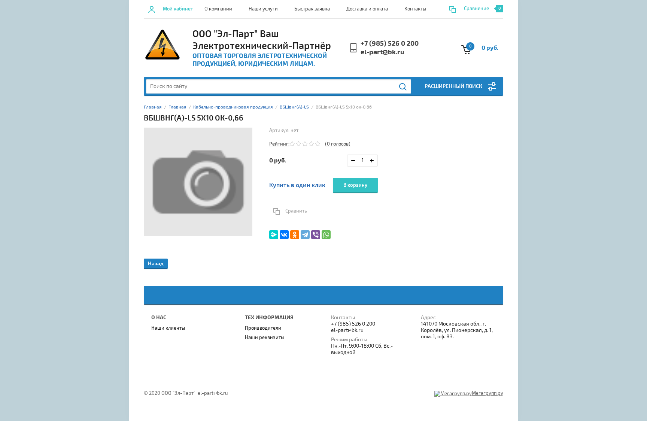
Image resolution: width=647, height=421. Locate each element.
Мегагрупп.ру (487, 393)
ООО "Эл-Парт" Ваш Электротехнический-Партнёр (261, 40)
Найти (403, 87)
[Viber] (315, 234)
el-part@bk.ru (382, 52)
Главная (153, 107)
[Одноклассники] (294, 234)
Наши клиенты (168, 328)
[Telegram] (305, 234)
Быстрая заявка (312, 9)
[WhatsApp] (326, 234)
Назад (156, 263)
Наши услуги (263, 9)
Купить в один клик (297, 185)
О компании (218, 9)
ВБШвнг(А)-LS (294, 107)
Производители (263, 328)
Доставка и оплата (367, 9)
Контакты (415, 9)
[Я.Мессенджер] (273, 234)
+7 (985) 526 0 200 (390, 43)
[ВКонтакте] (284, 234)
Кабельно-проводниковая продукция (233, 107)
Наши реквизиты (265, 338)
